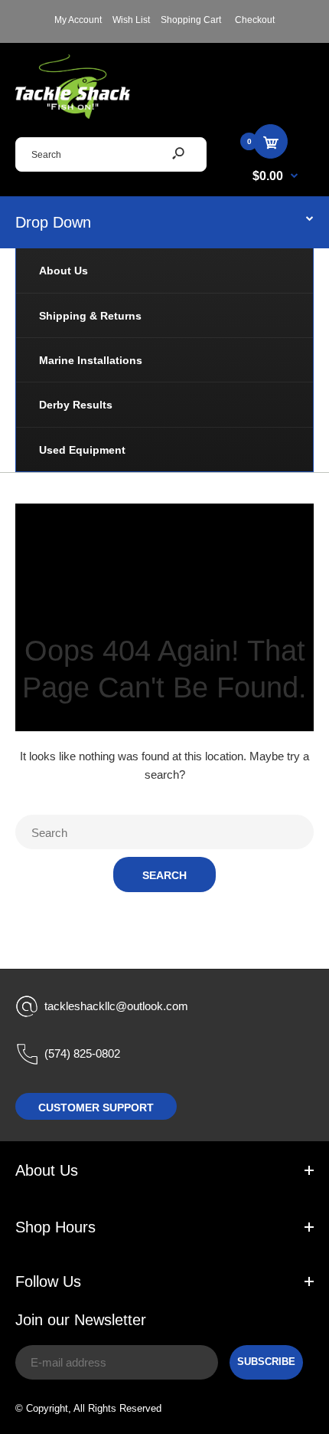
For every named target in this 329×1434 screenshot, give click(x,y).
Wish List (131, 20)
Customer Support (96, 1107)
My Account (78, 20)
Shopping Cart (191, 20)
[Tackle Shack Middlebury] (72, 114)
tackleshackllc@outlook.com (116, 1005)
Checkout (255, 20)
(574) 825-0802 (82, 1053)
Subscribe (266, 1361)
